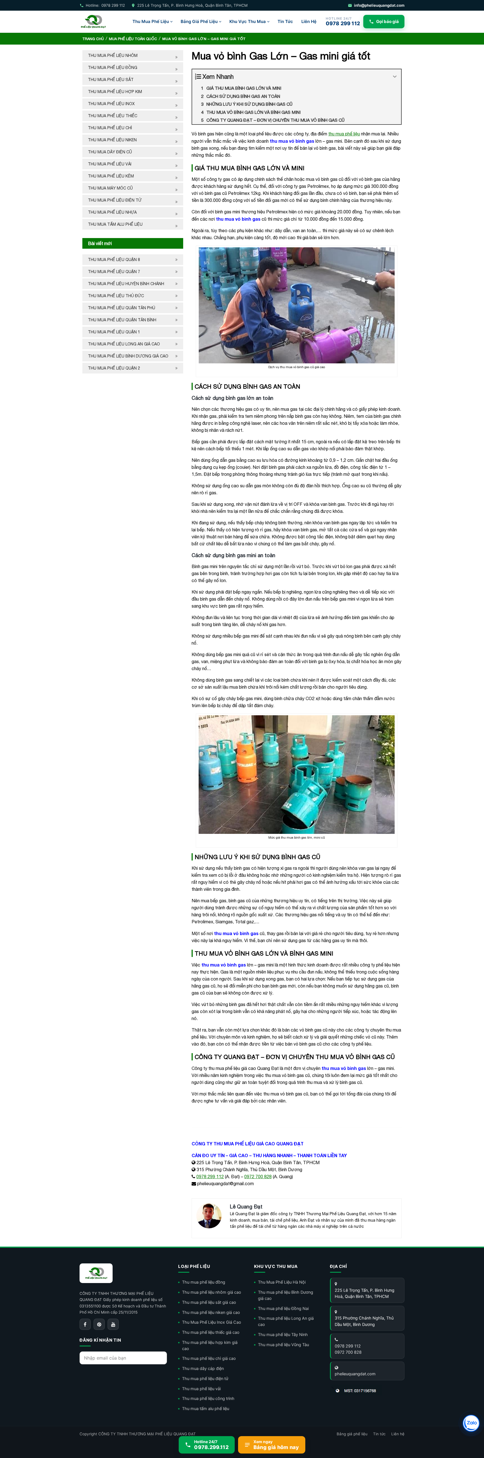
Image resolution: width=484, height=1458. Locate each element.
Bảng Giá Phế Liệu (199, 21)
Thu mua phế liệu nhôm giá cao (211, 1292)
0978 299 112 (210, 1176)
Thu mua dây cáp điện (203, 1368)
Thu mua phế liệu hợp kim (115, 91)
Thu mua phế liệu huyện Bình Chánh (126, 284)
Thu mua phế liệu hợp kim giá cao (210, 1345)
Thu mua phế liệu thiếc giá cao (210, 1332)
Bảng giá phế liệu (352, 1434)
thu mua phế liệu (344, 133)
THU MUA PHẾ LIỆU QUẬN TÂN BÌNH (122, 320)
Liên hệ (397, 1434)
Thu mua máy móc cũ (110, 188)
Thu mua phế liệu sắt (111, 79)
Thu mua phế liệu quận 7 (114, 271)
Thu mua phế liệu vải (109, 164)
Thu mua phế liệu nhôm (113, 55)
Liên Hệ (309, 21)
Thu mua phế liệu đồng (112, 67)
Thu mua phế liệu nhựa (112, 212)
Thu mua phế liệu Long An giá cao (124, 344)
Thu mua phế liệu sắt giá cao (209, 1302)
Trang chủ (93, 39)
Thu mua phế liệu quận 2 (114, 368)
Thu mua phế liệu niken (112, 140)
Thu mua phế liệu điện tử (115, 200)
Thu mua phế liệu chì (110, 128)
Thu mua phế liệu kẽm (111, 176)
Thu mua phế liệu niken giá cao (211, 1312)
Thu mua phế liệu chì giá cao (209, 1358)
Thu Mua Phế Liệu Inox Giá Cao (211, 1322)
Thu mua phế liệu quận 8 (114, 259)
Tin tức (379, 1434)
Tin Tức (285, 21)
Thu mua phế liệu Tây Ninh (283, 1334)
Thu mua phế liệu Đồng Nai (283, 1308)
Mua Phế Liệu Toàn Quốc (133, 39)
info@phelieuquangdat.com (379, 5)
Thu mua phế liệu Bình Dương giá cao (128, 356)
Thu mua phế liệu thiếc (112, 116)
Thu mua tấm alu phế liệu (115, 224)
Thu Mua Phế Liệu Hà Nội (282, 1282)
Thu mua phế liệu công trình (208, 1398)
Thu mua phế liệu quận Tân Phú (121, 308)
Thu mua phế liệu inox (111, 103)
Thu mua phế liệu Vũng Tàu (283, 1344)
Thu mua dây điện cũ (110, 152)
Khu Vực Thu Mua (247, 21)
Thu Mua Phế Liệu (150, 21)
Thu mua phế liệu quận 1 (114, 332)
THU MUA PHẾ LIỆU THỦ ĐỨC (116, 296)
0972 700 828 (258, 1176)
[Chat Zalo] (471, 1423)
